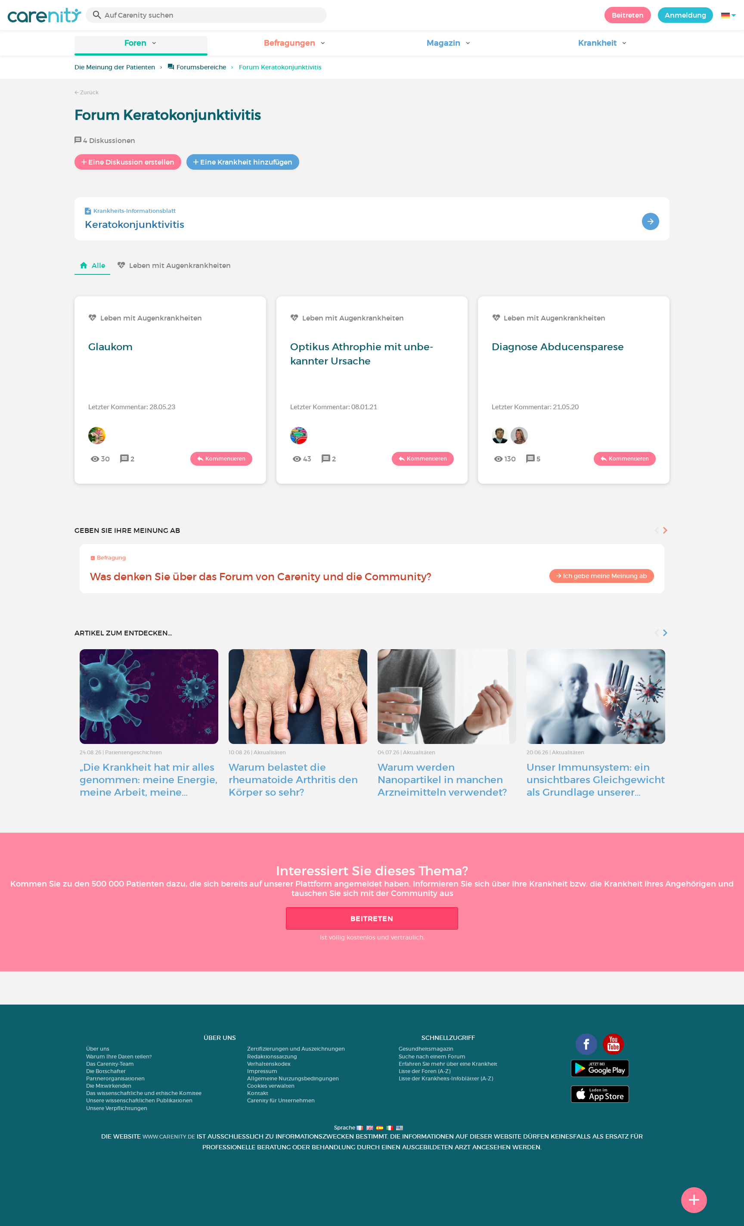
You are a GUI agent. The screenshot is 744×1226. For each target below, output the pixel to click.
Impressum (262, 1071)
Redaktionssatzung (272, 1056)
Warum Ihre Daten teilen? (119, 1056)
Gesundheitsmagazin (426, 1049)
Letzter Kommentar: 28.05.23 (131, 406)
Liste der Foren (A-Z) (424, 1071)
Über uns (97, 1049)
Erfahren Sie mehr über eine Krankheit (448, 1064)
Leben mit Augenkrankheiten (180, 265)
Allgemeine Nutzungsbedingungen (293, 1078)
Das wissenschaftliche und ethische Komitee (144, 1093)
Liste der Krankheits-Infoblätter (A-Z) (446, 1078)
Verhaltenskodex (269, 1064)
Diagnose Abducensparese (558, 347)
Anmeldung (685, 15)
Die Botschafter (106, 1071)
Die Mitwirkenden (108, 1086)
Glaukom (110, 347)
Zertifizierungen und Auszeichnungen (296, 1049)
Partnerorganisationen (115, 1078)
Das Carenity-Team (110, 1064)
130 (510, 458)
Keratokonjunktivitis (134, 224)
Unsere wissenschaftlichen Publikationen (139, 1100)
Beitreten (628, 15)
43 (307, 458)
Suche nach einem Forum (432, 1056)
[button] (141, 46)
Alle (98, 265)
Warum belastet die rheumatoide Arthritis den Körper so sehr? (293, 779)
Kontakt (257, 1093)
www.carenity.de (169, 1136)
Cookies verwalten (270, 1086)
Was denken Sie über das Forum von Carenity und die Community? (260, 576)
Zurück (89, 92)
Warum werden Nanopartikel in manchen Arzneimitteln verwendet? (442, 779)
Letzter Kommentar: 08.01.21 (333, 406)
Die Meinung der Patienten (114, 67)
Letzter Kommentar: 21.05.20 (535, 406)
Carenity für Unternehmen (281, 1100)
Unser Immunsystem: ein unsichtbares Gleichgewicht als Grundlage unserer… (596, 779)
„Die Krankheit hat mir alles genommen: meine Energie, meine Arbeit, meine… (148, 779)
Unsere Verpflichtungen (116, 1108)
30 (105, 458)
